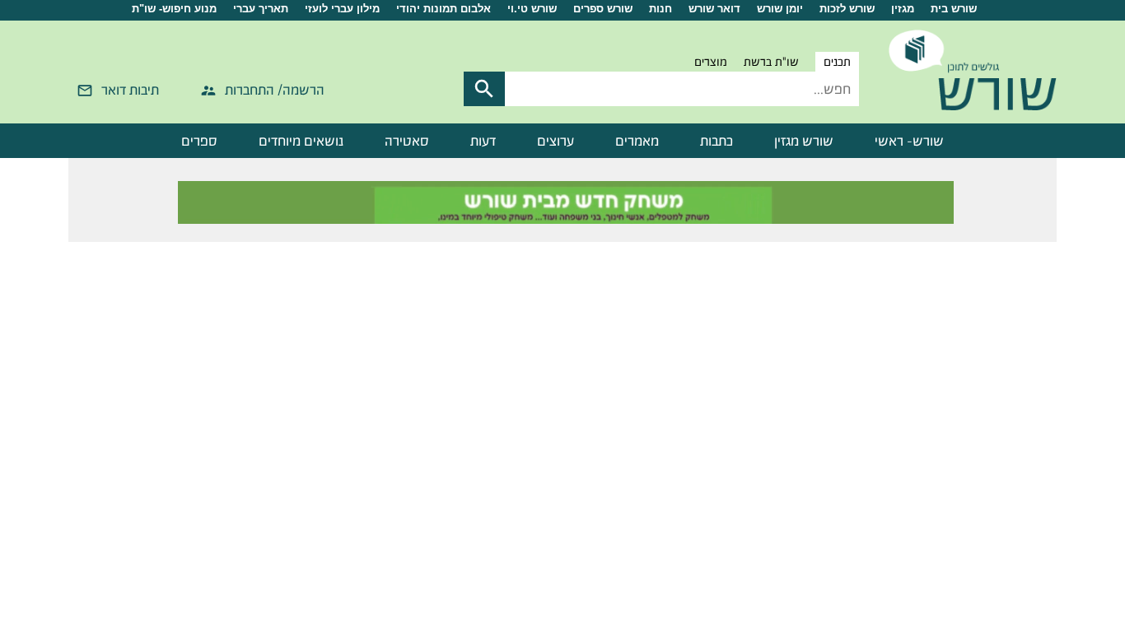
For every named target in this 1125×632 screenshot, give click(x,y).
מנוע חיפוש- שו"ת (174, 8)
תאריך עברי (260, 8)
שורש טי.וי (532, 8)
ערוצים (555, 141)
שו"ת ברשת (771, 61)
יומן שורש (780, 8)
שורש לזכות (847, 8)
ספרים (199, 141)
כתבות (716, 141)
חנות (660, 8)
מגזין (902, 8)
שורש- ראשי (909, 141)
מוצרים (710, 61)
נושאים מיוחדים (301, 141)
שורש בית (954, 8)
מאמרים (637, 141)
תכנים (837, 61)
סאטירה (407, 141)
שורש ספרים (603, 8)
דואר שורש (714, 8)
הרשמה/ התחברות (274, 90)
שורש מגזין (803, 141)
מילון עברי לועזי (342, 8)
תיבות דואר (130, 90)
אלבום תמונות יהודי (443, 8)
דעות (483, 141)
